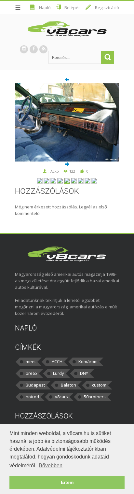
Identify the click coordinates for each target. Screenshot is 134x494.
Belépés (72, 7)
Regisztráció (107, 7)
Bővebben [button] (50, 465)
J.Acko (53, 171)
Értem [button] (67, 482)
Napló (45, 7)
